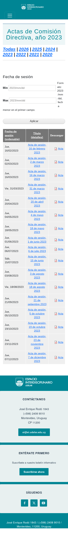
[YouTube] (43, 503)
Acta (60, 148)
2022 (21, 54)
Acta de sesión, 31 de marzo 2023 (37, 188)
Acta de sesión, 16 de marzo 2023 (37, 175)
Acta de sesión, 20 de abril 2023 (37, 202)
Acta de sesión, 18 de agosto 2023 (37, 287)
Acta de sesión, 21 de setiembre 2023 (37, 300)
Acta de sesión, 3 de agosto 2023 (37, 273)
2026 (24, 49)
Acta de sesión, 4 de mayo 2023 (37, 215)
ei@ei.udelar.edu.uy (34, 432)
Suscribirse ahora (34, 472)
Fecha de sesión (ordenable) (12, 135)
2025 (37, 49)
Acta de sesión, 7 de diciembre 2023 (37, 357)
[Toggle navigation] (10, 15)
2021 (34, 54)
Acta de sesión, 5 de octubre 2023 (37, 313)
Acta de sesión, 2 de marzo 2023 (37, 162)
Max (5, 100)
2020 (47, 54)
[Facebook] (24, 503)
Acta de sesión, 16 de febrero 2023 (37, 148)
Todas (9, 49)
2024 (50, 49)
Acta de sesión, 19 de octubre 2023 (37, 327)
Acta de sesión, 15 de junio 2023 (37, 260)
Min (5, 87)
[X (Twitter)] (34, 503)
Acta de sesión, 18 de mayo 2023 (37, 228)
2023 (8, 54)
